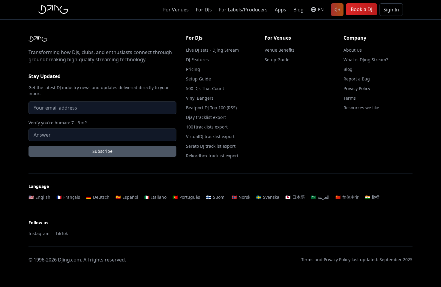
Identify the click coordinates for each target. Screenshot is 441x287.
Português (186, 197)
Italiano (155, 197)
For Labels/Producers (243, 9)
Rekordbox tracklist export (212, 156)
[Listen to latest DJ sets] (337, 9)
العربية (320, 197)
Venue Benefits (280, 50)
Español (127, 197)
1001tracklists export (207, 127)
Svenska (267, 197)
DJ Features (197, 59)
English (39, 197)
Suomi (216, 197)
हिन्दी (372, 197)
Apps (280, 9)
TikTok (62, 233)
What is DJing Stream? (366, 59)
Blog (298, 9)
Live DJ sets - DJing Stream (212, 50)
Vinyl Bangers (200, 98)
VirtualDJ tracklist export (210, 136)
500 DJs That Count (205, 88)
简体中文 (347, 197)
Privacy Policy (357, 88)
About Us (353, 50)
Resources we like (361, 107)
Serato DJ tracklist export (211, 146)
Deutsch (98, 197)
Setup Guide (198, 79)
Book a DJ (361, 9)
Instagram (39, 233)
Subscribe (102, 151)
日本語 (295, 197)
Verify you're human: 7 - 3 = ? (57, 122)
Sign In (391, 9)
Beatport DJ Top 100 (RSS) (211, 107)
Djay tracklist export (206, 117)
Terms (350, 98)
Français (68, 197)
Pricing (193, 69)
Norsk (241, 197)
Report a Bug (357, 79)
